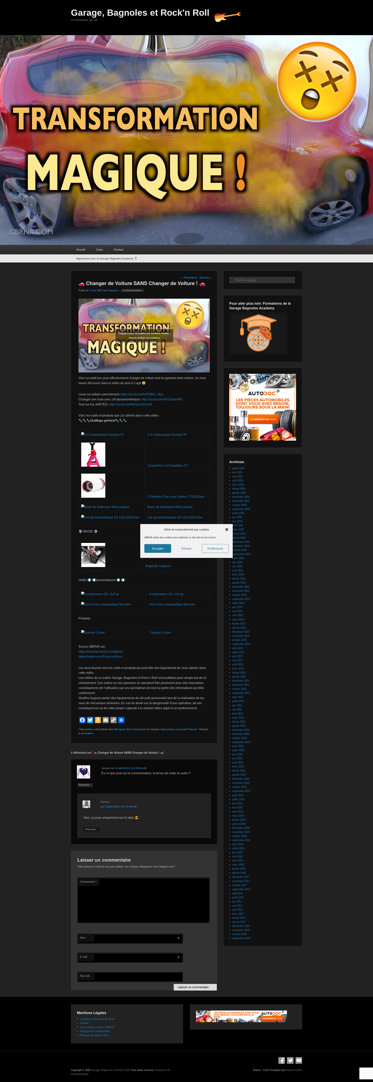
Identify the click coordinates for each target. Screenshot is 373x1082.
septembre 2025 (241, 509)
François (113, 290)
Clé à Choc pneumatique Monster (172, 604)
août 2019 (237, 795)
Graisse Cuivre (161, 632)
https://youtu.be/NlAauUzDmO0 (130, 404)
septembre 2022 (241, 644)
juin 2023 (237, 607)
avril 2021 (237, 713)
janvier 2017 (239, 921)
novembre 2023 (240, 590)
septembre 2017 (241, 889)
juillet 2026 (238, 468)
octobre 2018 (239, 836)
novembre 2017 (240, 881)
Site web (85, 975)
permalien (87, 733)
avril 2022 (237, 664)
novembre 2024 (240, 545)
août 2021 (237, 697)
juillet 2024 (238, 558)
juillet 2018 (238, 848)
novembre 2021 (240, 684)
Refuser (186, 548)
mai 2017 (237, 905)
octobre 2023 (239, 594)
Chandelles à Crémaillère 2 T (167, 465)
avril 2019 (237, 811)
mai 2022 (237, 660)
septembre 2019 (241, 791)
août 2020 (237, 746)
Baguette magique (158, 566)
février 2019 (238, 819)
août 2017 (237, 893)
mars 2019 (238, 815)
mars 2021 (238, 717)
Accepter (158, 548)
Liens (99, 249)
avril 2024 (237, 570)
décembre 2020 (240, 729)
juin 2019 (237, 803)
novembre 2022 (240, 635)
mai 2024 (237, 566)
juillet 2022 (238, 652)
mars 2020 (238, 766)
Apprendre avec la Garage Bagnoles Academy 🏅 (106, 258)
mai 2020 (237, 758)
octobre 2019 (239, 786)
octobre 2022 (239, 639)
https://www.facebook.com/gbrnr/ (100, 651)
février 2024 (238, 578)
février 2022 (238, 672)
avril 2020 (237, 762)
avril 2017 (237, 909)
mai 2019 (237, 807)
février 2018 (238, 868)
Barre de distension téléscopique (170, 507)
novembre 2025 (240, 500)
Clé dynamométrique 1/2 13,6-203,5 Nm (174, 517)
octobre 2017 (239, 885)
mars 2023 (238, 619)
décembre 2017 (240, 876)
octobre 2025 (239, 505)
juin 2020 (237, 754)
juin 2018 (237, 852)
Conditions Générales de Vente (97, 1019)
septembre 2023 (241, 599)
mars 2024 (238, 574)
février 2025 (238, 533)
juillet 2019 (238, 799)
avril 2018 (237, 860)
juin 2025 (237, 517)
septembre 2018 (241, 840)
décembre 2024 (240, 541)
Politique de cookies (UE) (94, 1035)
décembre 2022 (240, 631)
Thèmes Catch (293, 1070)
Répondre (85, 784)
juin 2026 (237, 472)
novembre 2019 (240, 782)
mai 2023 (237, 611)
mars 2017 (238, 913)
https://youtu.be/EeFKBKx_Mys (142, 394)
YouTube (298, 1060)
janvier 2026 (239, 492)
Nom (82, 937)
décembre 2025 (240, 496)
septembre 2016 (241, 938)
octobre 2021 (239, 688)
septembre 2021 (241, 692)
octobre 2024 (239, 550)
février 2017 (238, 917)
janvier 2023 (239, 627)
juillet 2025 (238, 513)
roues (178, 729)
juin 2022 (237, 656)
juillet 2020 (238, 750)
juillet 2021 (238, 701)
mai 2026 (237, 476)
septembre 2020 (241, 742)
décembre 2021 (240, 680)
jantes (170, 729)
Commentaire (88, 881)
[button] (227, 529)
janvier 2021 (239, 725)
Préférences (215, 548)
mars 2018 (238, 864)
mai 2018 (237, 856)
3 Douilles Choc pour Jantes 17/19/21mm (175, 496)
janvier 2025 (239, 537)
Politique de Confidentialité (95, 1031)
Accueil (80, 249)
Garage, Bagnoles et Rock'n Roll (140, 13)
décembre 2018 (240, 827)
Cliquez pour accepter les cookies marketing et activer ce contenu (144, 335)
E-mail (83, 956)
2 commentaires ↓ (133, 290)
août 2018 (237, 844)
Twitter (290, 1060)
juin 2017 (237, 901)
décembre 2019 (240, 778)
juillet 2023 (238, 603)
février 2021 (238, 721)
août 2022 (237, 648)
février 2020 (238, 770)
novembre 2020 (240, 733)
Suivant (206, 277)
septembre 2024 (241, 554)
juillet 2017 (238, 897)
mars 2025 (238, 529)
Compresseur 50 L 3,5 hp (166, 594)
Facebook (281, 1060)
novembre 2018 (240, 832)
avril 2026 (237, 480)
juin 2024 (237, 562)
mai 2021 (237, 709)
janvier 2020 (239, 774)
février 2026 (238, 488)
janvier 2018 (239, 872)
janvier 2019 (239, 823)
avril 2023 (237, 615)
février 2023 (238, 623)
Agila (163, 729)
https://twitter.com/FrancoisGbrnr (100, 656)
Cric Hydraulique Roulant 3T (167, 434)
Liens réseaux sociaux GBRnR (97, 1027)
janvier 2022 (239, 676)
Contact (118, 249)
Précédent (188, 277)
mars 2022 (238, 668)
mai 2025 (237, 521)
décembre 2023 (240, 586)
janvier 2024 (239, 582)
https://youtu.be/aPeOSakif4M (161, 399)
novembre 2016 (240, 930)
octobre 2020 (239, 738)
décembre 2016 (240, 926)
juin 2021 (237, 705)
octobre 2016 (239, 934)
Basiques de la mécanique (130, 729)
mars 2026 (238, 484)
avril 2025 (237, 525)
